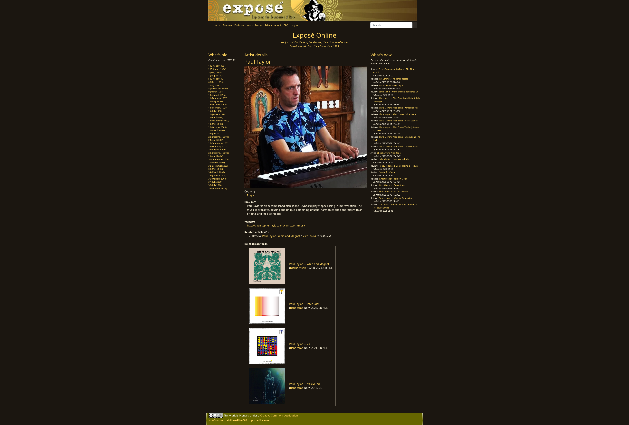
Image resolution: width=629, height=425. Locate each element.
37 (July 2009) (215, 181)
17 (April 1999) (215, 117)
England (252, 195)
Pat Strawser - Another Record (393, 78)
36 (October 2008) (217, 178)
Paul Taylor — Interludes (304, 304)
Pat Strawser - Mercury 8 (391, 85)
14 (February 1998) (217, 107)
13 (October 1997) (217, 104)
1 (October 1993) (216, 65)
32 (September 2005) (218, 165)
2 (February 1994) (217, 69)
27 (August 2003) (217, 149)
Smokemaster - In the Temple (393, 191)
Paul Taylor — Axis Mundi (304, 384)
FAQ (286, 25)
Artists (268, 25)
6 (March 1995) (215, 82)
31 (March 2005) (216, 162)
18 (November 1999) (218, 120)
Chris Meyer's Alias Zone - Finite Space (397, 114)
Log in (294, 25)
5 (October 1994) (216, 78)
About (277, 25)
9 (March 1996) (215, 91)
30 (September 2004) (218, 159)
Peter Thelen (309, 236)
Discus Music (298, 268)
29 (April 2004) (215, 156)
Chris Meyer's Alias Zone (389, 152)
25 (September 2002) (218, 143)
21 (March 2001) (216, 130)
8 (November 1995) (218, 88)
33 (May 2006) (215, 168)
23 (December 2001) (218, 136)
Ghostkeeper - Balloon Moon (393, 178)
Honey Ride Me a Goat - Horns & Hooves (398, 165)
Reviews (227, 25)
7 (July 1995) (214, 85)
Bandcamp (296, 308)
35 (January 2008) (217, 175)
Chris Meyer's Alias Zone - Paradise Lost (398, 107)
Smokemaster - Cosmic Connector (395, 198)
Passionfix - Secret (387, 172)
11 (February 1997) (217, 98)
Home (217, 25)
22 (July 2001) (215, 133)
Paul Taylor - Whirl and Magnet (281, 236)
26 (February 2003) (217, 146)
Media (258, 25)
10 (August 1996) (217, 94)
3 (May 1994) (214, 72)
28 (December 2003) (218, 152)
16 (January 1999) (217, 114)
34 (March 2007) (216, 172)
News (250, 25)
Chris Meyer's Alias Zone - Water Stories (398, 120)
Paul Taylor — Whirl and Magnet (309, 264)
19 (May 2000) (215, 123)
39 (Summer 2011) (217, 188)
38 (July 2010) (215, 185)
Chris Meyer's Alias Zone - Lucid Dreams (398, 146)
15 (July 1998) (215, 110)
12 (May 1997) (215, 101)
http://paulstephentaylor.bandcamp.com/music (276, 225)
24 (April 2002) (215, 139)
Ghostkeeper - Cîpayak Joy (392, 185)
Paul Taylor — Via (300, 344)
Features (239, 25)
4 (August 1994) (216, 75)
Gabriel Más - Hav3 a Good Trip (394, 159)
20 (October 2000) (217, 127)
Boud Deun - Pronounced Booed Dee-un (398, 91)
